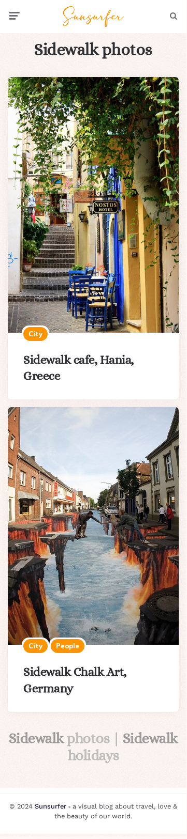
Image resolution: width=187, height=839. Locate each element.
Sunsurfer (50, 806)
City (35, 334)
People (67, 646)
